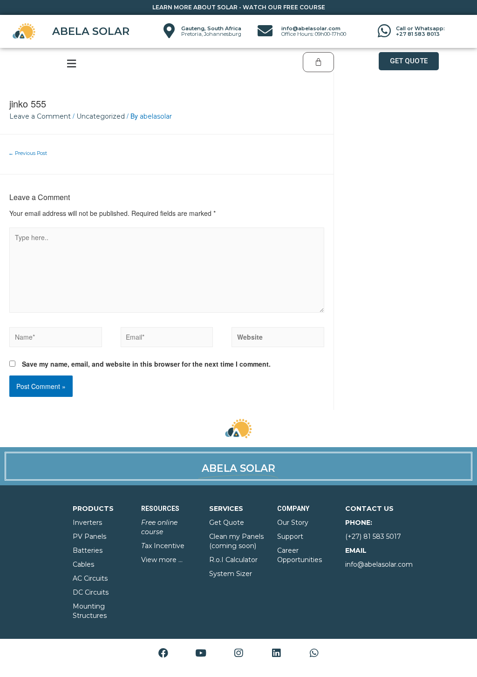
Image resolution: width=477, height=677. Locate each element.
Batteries (87, 550)
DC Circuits (91, 592)
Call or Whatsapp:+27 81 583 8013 (420, 31)
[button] (409, 61)
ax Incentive (162, 546)
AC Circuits (90, 578)
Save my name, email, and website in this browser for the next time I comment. (146, 364)
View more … (162, 560)
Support (290, 536)
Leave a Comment (40, 116)
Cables (83, 564)
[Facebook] (163, 653)
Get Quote (226, 522)
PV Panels (89, 536)
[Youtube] (201, 653)
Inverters (87, 522)
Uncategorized (100, 116)
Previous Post (27, 153)
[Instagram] (238, 653)
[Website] (278, 339)
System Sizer (230, 574)
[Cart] (318, 62)
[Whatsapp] (314, 653)
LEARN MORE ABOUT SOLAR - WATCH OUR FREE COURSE (238, 7)
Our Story (292, 522)
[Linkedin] (276, 653)
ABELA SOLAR (90, 31)
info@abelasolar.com (313, 31)
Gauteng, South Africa (211, 31)
